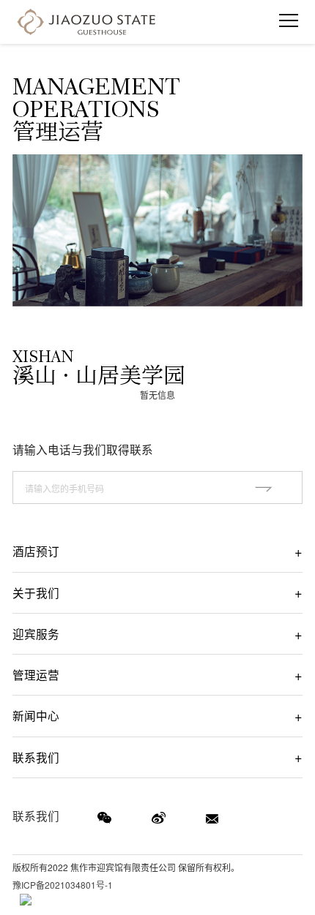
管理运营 (35, 674)
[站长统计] (26, 899)
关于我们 (35, 592)
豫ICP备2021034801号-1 (62, 884)
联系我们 (35, 757)
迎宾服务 (35, 633)
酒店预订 (35, 551)
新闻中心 (35, 715)
